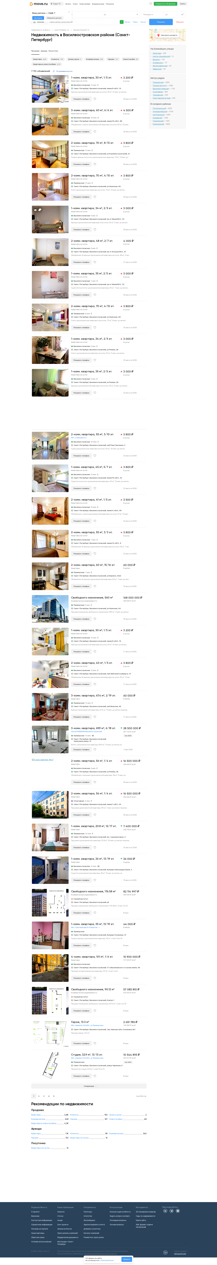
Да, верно (38, 18)
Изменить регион (54, 18)
